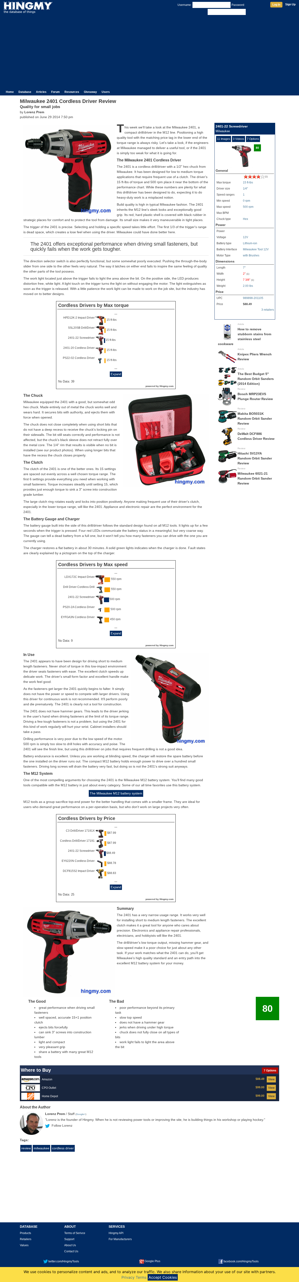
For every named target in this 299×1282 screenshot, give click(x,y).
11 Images (223, 139)
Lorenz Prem (34, 112)
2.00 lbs (248, 286)
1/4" (245, 188)
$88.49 (247, 304)
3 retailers (267, 309)
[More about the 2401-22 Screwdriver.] (254, 177)
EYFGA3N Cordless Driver (78, 617)
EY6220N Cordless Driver (78, 861)
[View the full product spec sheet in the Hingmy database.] (241, 155)
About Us (70, 1245)
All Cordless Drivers (261, 316)
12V (245, 237)
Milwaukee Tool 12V (256, 249)
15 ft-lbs (248, 182)
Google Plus (152, 1261)
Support (69, 1239)
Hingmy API (116, 1233)
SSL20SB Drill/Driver (81, 327)
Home (10, 92)
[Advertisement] (149, 51)
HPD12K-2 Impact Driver (79, 317)
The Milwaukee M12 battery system (116, 793)
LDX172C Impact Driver (79, 577)
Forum (55, 92)
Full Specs (222, 316)
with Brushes (251, 255)
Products (25, 1233)
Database (24, 92)
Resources (71, 92)
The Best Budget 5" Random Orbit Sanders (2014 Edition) (256, 379)
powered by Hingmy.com (160, 386)
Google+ (80, 1114)
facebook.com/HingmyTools (241, 1261)
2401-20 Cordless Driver (79, 348)
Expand (116, 374)
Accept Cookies (163, 1277)
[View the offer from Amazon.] (30, 1079)
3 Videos (238, 139)
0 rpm (246, 200)
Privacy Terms (133, 1277)
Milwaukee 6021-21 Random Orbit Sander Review (255, 478)
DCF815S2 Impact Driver (79, 871)
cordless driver (63, 1148)
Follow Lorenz (62, 1125)
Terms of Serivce (74, 1233)
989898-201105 (253, 298)
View (271, 1079)
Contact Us (71, 1251)
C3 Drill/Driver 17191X (80, 830)
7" (244, 267)
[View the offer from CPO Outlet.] (30, 1087)
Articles (41, 92)
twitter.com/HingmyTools (63, 1261)
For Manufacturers (120, 1239)
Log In (276, 4)
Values (24, 1245)
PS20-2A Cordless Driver (79, 607)
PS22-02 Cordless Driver (79, 358)
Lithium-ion (250, 243)
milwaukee (41, 1148)
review (26, 1148)
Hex (245, 219)
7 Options (253, 139)
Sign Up (290, 4)
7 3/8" (246, 279)
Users (106, 92)
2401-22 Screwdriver (81, 337)
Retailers (25, 1239)
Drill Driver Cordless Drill (79, 587)
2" (244, 273)
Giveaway (90, 92)
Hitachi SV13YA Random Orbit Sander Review (255, 458)
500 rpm (248, 206)
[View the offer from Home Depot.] (30, 1096)
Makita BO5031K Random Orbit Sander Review (255, 418)
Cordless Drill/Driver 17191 (77, 840)
